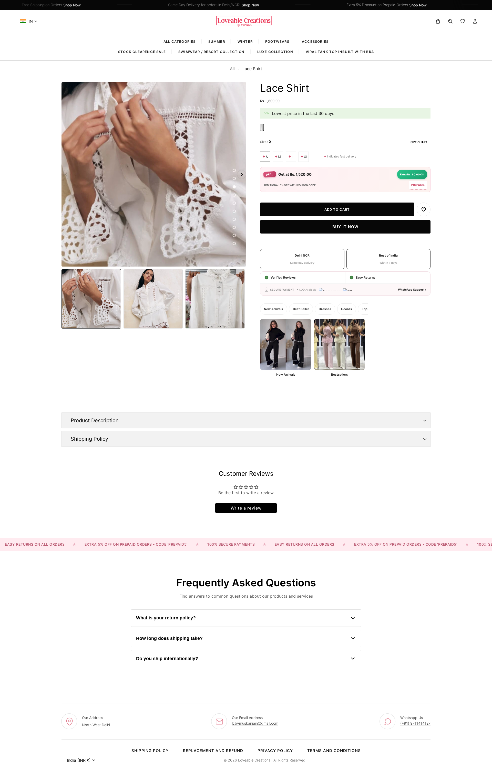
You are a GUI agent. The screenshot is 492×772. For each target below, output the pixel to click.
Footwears (277, 41)
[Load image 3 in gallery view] (215, 299)
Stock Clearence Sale (142, 52)
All (232, 68)
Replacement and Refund (213, 750)
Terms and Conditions (334, 750)
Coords (346, 309)
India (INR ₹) (79, 760)
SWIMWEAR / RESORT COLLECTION (211, 52)
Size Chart (419, 142)
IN (31, 21)
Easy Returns (365, 277)
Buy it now (345, 227)
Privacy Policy (275, 750)
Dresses (325, 309)
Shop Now (59, 5)
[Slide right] (241, 174)
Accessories (315, 41)
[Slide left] (65, 174)
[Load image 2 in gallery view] (153, 299)
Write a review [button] (246, 508)
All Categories (179, 41)
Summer (216, 41)
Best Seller (301, 309)
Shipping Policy (150, 750)
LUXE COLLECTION (275, 52)
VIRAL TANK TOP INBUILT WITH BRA (340, 52)
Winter (245, 41)
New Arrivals (273, 309)
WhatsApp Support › (412, 289)
